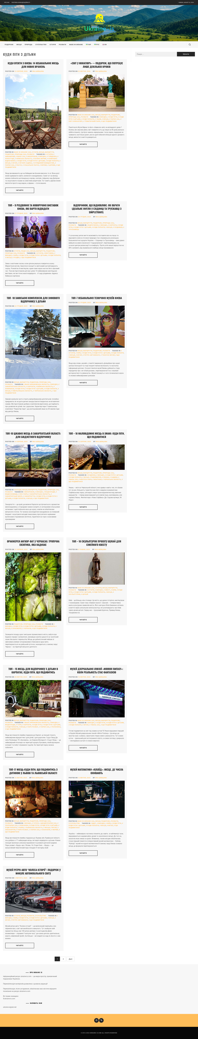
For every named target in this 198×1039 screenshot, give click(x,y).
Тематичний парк (92, 121)
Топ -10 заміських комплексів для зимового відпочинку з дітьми (33, 299)
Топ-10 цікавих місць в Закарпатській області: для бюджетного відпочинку (33, 435)
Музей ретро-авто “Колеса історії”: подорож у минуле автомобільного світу (33, 871)
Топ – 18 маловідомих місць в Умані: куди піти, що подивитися (96, 435)
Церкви (52, 165)
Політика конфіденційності (21, 2)
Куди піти (22, 161)
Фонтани (98, 479)
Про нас (6, 2)
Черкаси (27, 628)
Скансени (46, 829)
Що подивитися (109, 121)
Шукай (85, 594)
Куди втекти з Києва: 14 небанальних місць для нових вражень (33, 64)
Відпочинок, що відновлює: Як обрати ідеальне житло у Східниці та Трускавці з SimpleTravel (96, 208)
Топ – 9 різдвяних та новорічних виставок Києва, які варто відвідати (33, 207)
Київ (16, 255)
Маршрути (49, 152)
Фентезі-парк (86, 479)
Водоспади (50, 492)
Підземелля (96, 477)
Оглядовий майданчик (44, 163)
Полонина (56, 727)
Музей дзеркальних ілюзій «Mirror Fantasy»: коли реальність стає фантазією (96, 670)
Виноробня (32, 156)
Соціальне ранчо (31, 165)
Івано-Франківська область (37, 384)
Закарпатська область (40, 494)
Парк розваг (33, 727)
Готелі (36, 823)
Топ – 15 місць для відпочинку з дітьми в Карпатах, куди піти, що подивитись (33, 670)
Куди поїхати (53, 161)
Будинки (92, 475)
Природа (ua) (20, 154)
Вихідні (42, 156)
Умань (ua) (95, 725)
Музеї (14, 163)
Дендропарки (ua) (49, 823)
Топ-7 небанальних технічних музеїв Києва (96, 298)
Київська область (24, 158)
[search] (190, 44)
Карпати (113, 225)
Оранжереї (17, 628)
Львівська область (34, 827)
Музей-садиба (25, 163)
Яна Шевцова (38, 71)
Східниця (118, 227)
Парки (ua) (115, 119)
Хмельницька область (22, 391)
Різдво (17, 257)
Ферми (44, 165)
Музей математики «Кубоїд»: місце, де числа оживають (96, 771)
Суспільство (41, 44)
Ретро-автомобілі (92, 355)
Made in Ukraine (76, 44)
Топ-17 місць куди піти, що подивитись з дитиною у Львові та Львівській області (33, 771)
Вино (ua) (21, 156)
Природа (28, 44)
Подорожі (9, 44)
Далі (70, 959)
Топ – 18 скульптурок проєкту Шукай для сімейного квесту (96, 543)
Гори (19, 725)
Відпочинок (93, 225)
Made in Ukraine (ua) (22, 152)
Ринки (106, 477)
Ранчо (19, 165)
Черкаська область (43, 391)
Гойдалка (52, 156)
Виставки (49, 253)
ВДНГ (94, 823)
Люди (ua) (25, 251)
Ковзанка (24, 825)
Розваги (62, 44)
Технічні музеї (108, 355)
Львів (98, 119)
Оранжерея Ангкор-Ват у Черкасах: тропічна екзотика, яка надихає (33, 543)
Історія (53, 44)
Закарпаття (30, 496)
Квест (107, 590)
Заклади (17, 490)
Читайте (19, 190)
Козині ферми (40, 158)
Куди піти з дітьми (36, 161)
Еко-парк (24, 494)
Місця (19, 44)
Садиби (114, 477)
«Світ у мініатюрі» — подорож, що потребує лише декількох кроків (97, 64)
